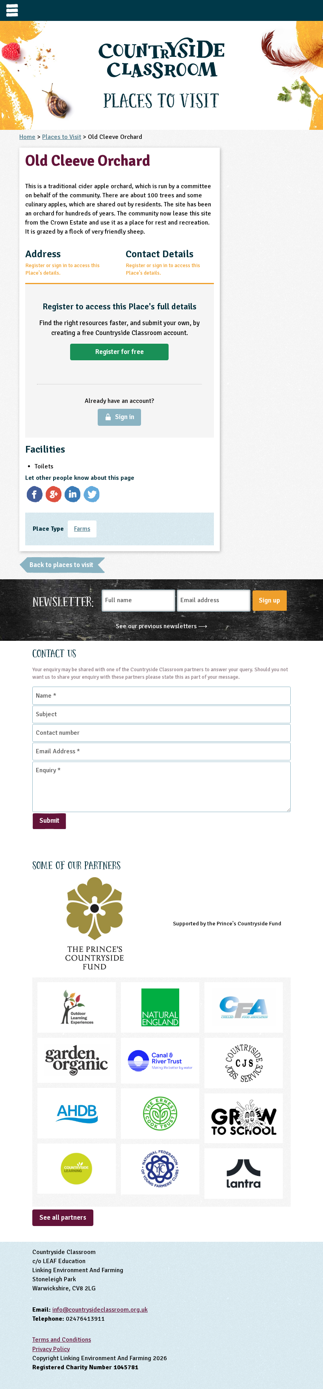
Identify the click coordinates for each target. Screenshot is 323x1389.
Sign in (124, 417)
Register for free (119, 352)
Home (27, 137)
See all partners (62, 1217)
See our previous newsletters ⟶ (161, 626)
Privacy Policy (51, 1349)
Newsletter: (63, 600)
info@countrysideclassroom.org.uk (100, 1310)
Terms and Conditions (61, 1340)
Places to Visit (61, 137)
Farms (82, 529)
